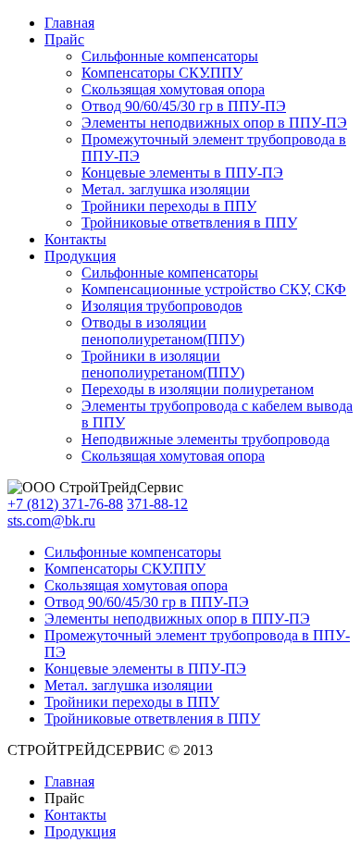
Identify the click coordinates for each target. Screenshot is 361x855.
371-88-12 (157, 504)
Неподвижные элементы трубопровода (205, 439)
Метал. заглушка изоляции (165, 189)
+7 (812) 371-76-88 (65, 504)
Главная (69, 23)
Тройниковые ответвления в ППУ (189, 222)
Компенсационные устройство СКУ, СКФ (213, 289)
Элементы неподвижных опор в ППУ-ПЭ (214, 122)
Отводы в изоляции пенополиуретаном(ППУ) (162, 331)
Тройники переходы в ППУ (168, 206)
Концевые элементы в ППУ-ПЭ (182, 172)
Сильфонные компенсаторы (169, 56)
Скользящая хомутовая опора (173, 89)
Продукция (80, 256)
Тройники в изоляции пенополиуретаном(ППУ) (162, 364)
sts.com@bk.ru (51, 520)
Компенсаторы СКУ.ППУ (162, 73)
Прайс (64, 39)
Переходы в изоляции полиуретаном (197, 389)
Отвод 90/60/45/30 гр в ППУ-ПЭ (183, 106)
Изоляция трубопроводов (162, 306)
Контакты (75, 239)
